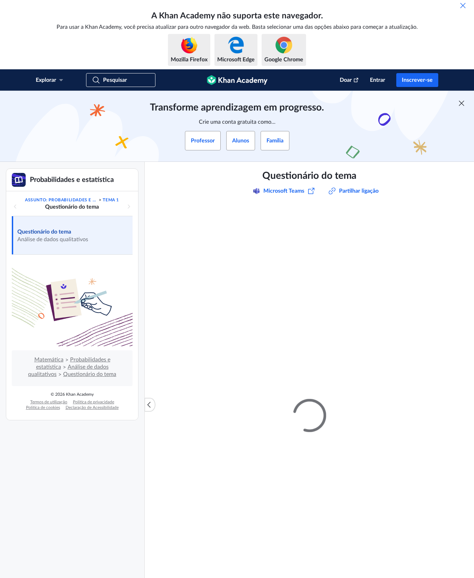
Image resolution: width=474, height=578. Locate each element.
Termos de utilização (48, 402)
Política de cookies (43, 407)
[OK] (462, 5)
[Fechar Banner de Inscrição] (461, 103)
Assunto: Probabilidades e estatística (61, 200)
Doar (346, 80)
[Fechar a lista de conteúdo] (149, 405)
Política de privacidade (93, 402)
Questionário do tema (44, 232)
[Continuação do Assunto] (129, 206)
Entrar (377, 80)
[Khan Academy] (237, 80)
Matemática (49, 359)
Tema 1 (111, 200)
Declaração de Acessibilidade (92, 407)
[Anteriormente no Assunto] (15, 206)
